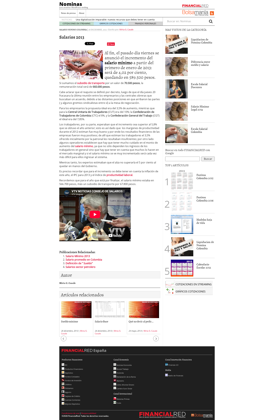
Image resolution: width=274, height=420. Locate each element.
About (81, 13)
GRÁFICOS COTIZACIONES (111, 23)
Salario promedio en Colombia (84, 259)
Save (112, 44)
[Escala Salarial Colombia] (176, 133)
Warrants (120, 381)
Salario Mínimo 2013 (78, 256)
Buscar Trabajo (122, 369)
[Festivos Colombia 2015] (182, 179)
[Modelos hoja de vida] (182, 224)
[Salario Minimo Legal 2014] (176, 111)
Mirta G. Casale (126, 29)
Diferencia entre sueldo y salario (200, 63)
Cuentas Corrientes (72, 400)
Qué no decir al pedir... (122, 321)
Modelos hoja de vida (204, 221)
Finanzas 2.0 (173, 365)
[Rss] (212, 13)
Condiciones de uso (70, 413)
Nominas (70, 4)
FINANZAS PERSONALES (145, 23)
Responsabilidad (88, 413)
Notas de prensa (68, 13)
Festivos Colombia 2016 (204, 199)
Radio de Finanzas (175, 375)
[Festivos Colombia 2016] (182, 202)
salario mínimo (118, 62)
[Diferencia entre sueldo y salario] (176, 66)
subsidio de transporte (91, 83)
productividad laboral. (120, 175)
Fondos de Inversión (73, 380)
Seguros (67, 392)
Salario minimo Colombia (73, 29)
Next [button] (156, 340)
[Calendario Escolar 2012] (182, 268)
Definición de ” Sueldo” (79, 263)
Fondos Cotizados (71, 376)
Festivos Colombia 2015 (204, 176)
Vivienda (120, 373)
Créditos (68, 384)
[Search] (210, 21)
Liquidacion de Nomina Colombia (201, 41)
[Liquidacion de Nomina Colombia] (176, 44)
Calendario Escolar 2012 (203, 266)
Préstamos (68, 388)
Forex (118, 403)
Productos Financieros (73, 369)
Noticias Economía (124, 365)
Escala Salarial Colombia (199, 130)
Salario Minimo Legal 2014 (200, 108)
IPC (65, 365)
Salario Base (82, 321)
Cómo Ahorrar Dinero (125, 385)
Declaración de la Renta (126, 377)
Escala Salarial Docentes (199, 85)
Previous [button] (63, 340)
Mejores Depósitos (72, 404)
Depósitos (68, 373)
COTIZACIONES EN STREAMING (76, 23)
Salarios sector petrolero (80, 267)
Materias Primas (123, 399)
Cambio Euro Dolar (124, 388)
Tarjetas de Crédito (72, 396)
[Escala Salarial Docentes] (176, 88)
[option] (116, 18)
